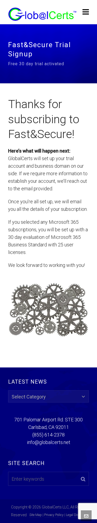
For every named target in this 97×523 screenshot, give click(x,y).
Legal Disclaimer (77, 515)
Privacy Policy (54, 515)
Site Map (35, 515)
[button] (83, 479)
